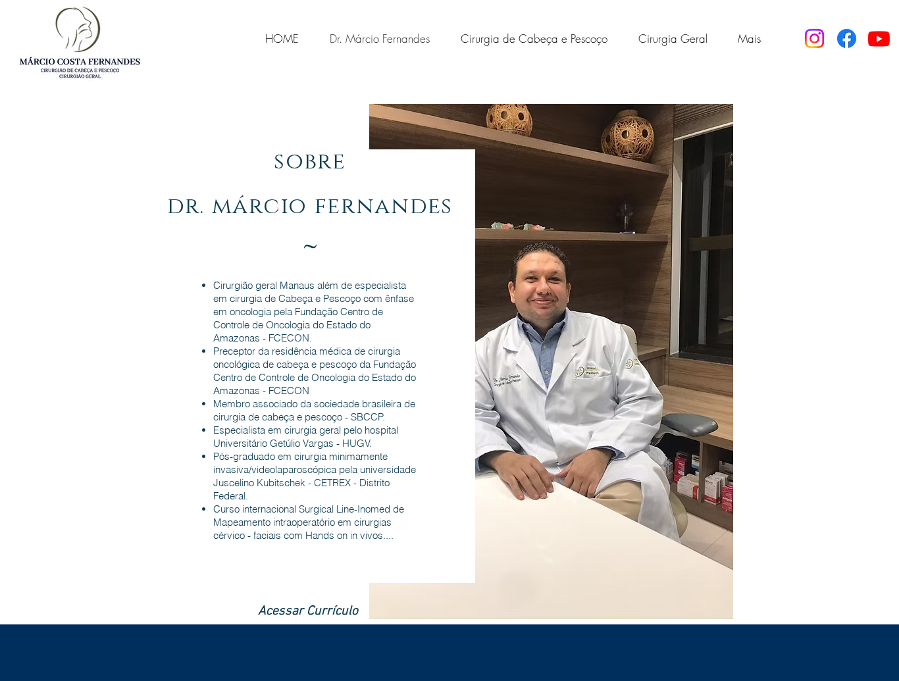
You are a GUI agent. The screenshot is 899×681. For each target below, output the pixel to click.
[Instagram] (814, 38)
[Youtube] (879, 38)
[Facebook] (847, 38)
